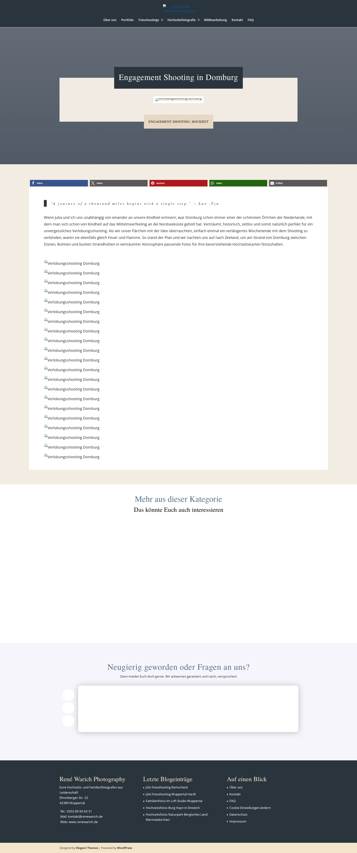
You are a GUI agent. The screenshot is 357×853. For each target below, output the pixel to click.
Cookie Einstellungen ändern (250, 808)
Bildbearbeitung (215, 20)
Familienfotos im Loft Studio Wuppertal (174, 801)
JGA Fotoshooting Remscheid (167, 787)
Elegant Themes (87, 848)
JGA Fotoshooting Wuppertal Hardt (171, 794)
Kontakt (237, 20)
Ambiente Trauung (155, 541)
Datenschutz (238, 814)
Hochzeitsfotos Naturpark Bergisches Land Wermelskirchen (178, 568)
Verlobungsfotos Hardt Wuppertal (178, 602)
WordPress (124, 848)
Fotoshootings (149, 20)
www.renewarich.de (83, 822)
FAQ (251, 20)
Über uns (109, 20)
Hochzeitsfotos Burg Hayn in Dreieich (179, 535)
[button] (59, 183)
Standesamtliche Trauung (197, 541)
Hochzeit (200, 121)
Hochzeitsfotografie (182, 20)
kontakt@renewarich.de (85, 816)
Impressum (237, 821)
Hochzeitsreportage (185, 575)
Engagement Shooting (169, 121)
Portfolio (127, 20)
